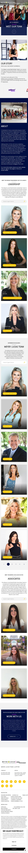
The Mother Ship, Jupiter (20, 772)
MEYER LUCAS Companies (7, 78)
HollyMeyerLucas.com (19, 807)
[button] (14, 736)
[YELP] (2, 786)
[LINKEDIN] (11, 781)
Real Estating (4, 808)
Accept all (14, 849)
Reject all (14, 841)
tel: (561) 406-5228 (5, 772)
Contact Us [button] (15, 795)
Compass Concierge (16, 799)
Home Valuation (5, 801)
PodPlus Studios (5, 813)
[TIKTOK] (24, 781)
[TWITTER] (19, 781)
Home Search (4, 799)
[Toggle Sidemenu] (25, 2)
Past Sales (3, 796)
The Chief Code (16, 808)
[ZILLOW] (11, 786)
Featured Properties (6, 795)
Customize (14, 845)
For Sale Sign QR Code (16, 798)
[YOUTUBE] (15, 781)
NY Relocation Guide (16, 796)
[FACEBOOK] (2, 781)
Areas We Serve (4, 798)
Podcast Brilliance (6, 810)
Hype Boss (5, 81)
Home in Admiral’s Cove (16, 801)
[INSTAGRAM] (6, 781)
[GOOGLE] (6, 786)
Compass (19, 817)
